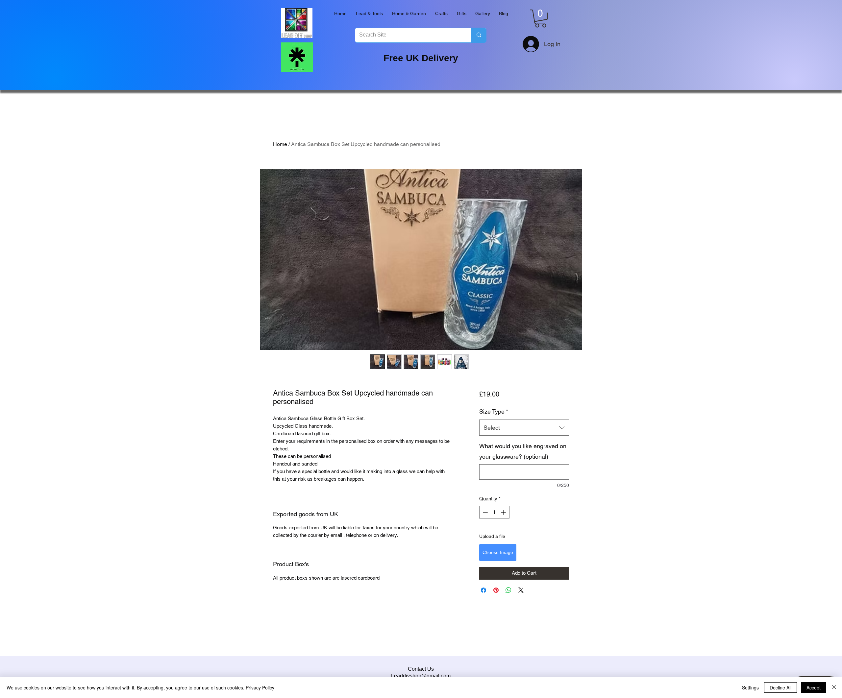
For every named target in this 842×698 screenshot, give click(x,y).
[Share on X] (521, 590)
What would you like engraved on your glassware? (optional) (522, 451)
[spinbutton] (494, 512)
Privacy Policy (260, 687)
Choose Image (498, 552)
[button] (369, 13)
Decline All (780, 687)
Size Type (493, 411)
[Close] (834, 687)
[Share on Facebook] (483, 590)
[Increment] (504, 512)
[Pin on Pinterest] (496, 590)
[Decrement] (484, 512)
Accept (813, 687)
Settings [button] (750, 687)
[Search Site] (478, 35)
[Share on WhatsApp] (508, 590)
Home (280, 144)
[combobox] (524, 428)
